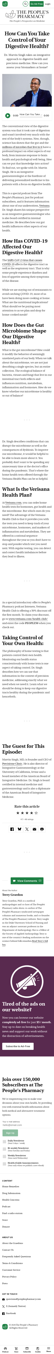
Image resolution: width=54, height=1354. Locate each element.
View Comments (29, 880)
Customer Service (11, 1270)
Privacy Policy (9, 1277)
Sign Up (10, 1133)
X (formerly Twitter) (16, 1306)
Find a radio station (12, 1213)
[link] (12, 829)
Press (5, 1283)
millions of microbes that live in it (22, 147)
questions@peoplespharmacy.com (23, 1299)
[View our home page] (5, 4)
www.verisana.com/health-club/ (28, 619)
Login (47, 4)
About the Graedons (12, 1243)
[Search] (25, 4)
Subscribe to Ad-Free (18, 1046)
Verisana (44, 206)
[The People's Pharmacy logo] (27, 14)
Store (5, 1220)
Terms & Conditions (12, 1263)
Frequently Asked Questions (16, 1257)
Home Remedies (10, 1187)
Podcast (6, 1207)
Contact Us (8, 1250)
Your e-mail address (11, 1122)
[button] (41, 829)
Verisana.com (13, 503)
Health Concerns (10, 1200)
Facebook (11, 1313)
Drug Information (11, 1193)
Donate (6, 1227)
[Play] (8, 115)
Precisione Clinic (12, 764)
